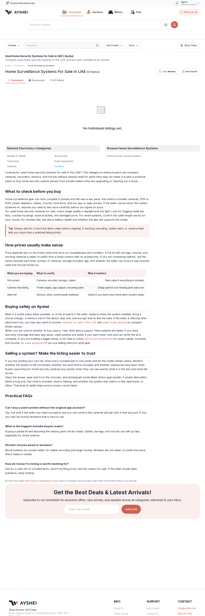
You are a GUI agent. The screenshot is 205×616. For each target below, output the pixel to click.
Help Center (153, 608)
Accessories (60, 156)
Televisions (13, 161)
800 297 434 (185, 613)
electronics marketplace (38, 480)
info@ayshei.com (187, 608)
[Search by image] (166, 25)
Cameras (11, 166)
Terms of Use (121, 613)
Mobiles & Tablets (16, 156)
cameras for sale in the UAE (79, 322)
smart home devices (114, 322)
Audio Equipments (63, 161)
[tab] (15, 80)
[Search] (174, 24)
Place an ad (190, 12)
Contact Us (152, 613)
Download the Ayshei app (22, 3)
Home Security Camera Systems (124, 156)
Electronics (19, 65)
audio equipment (35, 343)
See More (59, 166)
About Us (118, 608)
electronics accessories (98, 338)
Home (8, 65)
